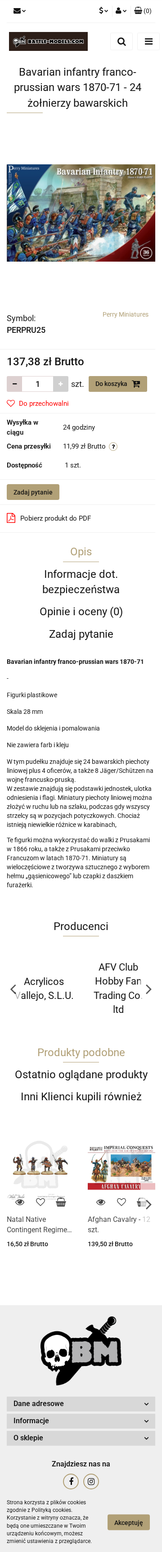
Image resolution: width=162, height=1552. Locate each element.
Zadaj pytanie (33, 492)
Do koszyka (112, 383)
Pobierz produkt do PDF (55, 518)
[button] (142, 11)
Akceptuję (128, 1522)
